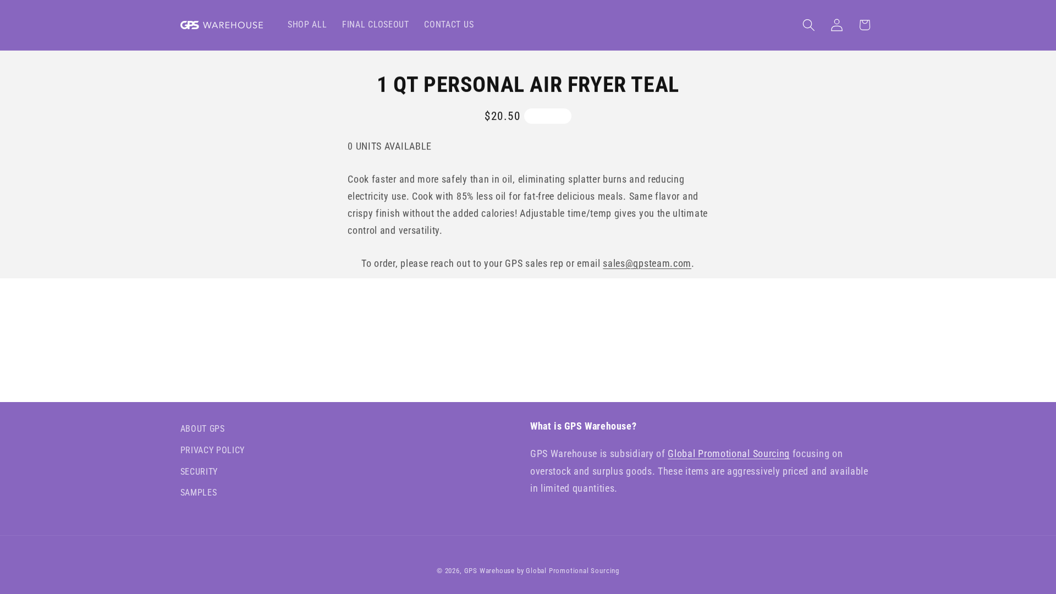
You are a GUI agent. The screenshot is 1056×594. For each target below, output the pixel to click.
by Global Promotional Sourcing (568, 570)
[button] (809, 25)
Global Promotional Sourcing (729, 453)
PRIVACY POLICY (212, 450)
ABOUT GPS (202, 429)
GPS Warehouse (489, 570)
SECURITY (199, 471)
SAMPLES (198, 492)
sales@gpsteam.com (647, 263)
